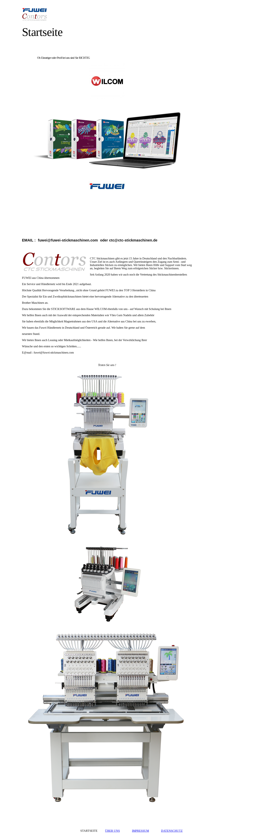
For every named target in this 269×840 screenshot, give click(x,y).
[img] (55, 14)
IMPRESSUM (140, 830)
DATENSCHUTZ (172, 830)
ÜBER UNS (112, 830)
